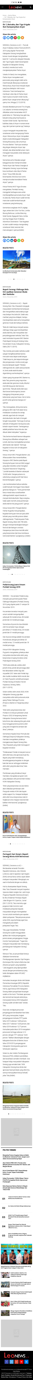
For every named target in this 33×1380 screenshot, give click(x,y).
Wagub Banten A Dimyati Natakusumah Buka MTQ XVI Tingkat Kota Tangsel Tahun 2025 (16, 1267)
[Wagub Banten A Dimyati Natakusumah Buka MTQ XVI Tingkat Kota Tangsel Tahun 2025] (16, 1254)
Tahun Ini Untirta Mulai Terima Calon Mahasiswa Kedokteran (19, 1198)
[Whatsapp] (18, 37)
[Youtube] (18, 2)
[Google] (16, 2)
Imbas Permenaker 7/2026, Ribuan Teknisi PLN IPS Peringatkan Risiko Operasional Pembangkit (16, 567)
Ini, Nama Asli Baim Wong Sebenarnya (19, 1206)
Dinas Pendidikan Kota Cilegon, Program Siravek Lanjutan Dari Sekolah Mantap (20, 1235)
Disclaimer (12, 1377)
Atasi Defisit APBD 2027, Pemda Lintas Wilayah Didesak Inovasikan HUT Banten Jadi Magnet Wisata (16, 1164)
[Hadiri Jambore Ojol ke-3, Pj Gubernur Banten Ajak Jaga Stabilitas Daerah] (5, 1275)
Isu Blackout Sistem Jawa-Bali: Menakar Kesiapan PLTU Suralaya (14, 272)
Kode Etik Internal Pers (18, 1375)
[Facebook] (4, 37)
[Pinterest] (15, 37)
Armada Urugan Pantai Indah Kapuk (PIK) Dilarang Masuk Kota (21, 1293)
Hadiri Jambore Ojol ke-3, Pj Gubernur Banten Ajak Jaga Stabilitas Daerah (19, 1274)
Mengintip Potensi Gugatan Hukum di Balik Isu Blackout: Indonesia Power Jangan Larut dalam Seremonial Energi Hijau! (16, 1107)
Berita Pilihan (7, 22)
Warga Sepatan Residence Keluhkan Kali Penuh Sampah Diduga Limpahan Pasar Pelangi (21, 1312)
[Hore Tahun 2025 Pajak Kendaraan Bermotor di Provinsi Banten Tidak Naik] (5, 1303)
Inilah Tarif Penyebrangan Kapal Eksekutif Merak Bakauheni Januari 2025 (18, 1217)
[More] (22, 37)
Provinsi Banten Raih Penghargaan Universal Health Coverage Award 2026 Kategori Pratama (21, 1284)
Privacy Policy (21, 1377)
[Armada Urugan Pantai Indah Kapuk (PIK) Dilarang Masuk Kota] (5, 1294)
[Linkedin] (11, 37)
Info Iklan (29, 1377)
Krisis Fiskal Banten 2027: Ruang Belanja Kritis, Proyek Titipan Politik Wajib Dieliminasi (16, 836)
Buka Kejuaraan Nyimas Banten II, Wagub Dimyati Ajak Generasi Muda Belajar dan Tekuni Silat (15, 1187)
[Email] (20, 2)
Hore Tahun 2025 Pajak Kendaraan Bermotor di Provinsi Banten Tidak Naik (21, 1303)
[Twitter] (13, 2)
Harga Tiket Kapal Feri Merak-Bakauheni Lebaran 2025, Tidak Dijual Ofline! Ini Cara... (19, 1226)
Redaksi (7, 1375)
